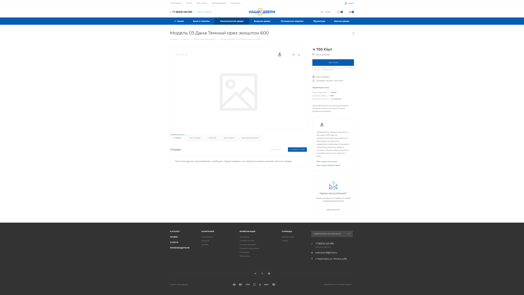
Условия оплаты (247, 241)
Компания (207, 231)
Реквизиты (245, 256)
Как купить (195, 138)
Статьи (285, 241)
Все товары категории (327, 161)
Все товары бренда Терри (329, 165)
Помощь (287, 231)
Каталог (175, 231)
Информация (248, 231)
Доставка (229, 138)
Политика (244, 252)
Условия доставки (248, 244)
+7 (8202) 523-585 (182, 12)
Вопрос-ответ (288, 237)
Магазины (244, 237)
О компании (207, 237)
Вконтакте (255, 273)
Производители (179, 248)
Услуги (174, 242)
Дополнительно (250, 138)
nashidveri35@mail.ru (326, 252)
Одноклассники (262, 273)
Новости (205, 241)
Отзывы (177, 138)
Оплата (212, 138)
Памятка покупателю (249, 248)
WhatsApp (269, 273)
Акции (174, 237)
